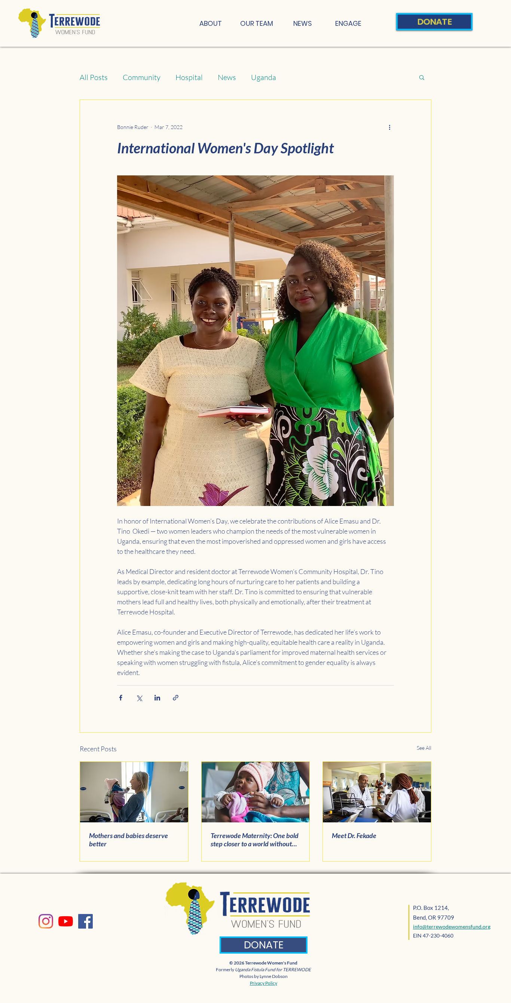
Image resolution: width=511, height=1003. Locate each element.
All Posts (94, 77)
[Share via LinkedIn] (157, 697)
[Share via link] (175, 697)
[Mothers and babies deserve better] (134, 792)
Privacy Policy (263, 983)
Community (141, 77)
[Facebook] (85, 921)
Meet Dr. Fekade (354, 835)
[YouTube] (65, 921)
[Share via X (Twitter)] (139, 697)
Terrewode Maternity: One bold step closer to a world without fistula (255, 839)
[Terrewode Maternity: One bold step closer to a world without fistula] (256, 792)
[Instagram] (46, 921)
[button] (421, 77)
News (227, 77)
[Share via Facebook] (120, 697)
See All (424, 748)
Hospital (189, 77)
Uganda (263, 77)
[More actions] (389, 126)
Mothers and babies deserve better (128, 839)
